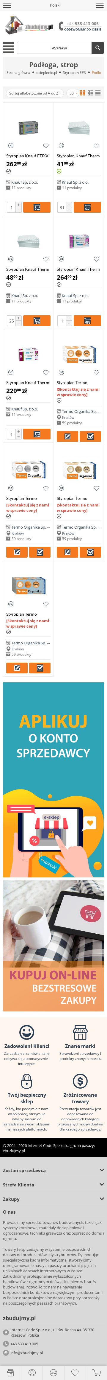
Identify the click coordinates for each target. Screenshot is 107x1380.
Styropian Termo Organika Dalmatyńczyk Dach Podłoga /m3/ (79, 382)
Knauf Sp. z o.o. (24, 182)
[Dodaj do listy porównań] (11, 145)
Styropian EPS (74, 72)
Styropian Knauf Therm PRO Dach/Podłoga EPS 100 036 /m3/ (79, 269)
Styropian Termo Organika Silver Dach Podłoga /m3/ (25, 498)
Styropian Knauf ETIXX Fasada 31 (27, 155)
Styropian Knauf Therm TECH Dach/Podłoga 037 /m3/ (27, 382)
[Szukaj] (98, 48)
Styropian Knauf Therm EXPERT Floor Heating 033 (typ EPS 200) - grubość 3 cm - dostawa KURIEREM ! (28, 269)
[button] (7, 5)
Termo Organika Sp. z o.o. (84, 411)
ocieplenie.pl (46, 72)
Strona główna (18, 72)
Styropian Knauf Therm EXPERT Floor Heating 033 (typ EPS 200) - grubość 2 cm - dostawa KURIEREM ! (78, 155)
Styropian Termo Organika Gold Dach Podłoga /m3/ (75, 498)
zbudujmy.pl (14, 1151)
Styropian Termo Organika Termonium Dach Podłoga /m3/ (25, 614)
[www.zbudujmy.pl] (28, 24)
